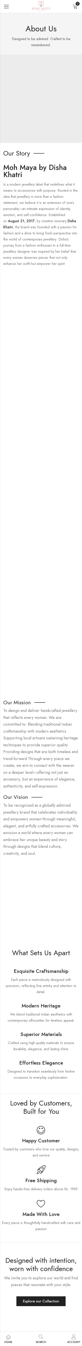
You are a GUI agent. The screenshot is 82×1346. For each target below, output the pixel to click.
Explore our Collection (41, 1301)
